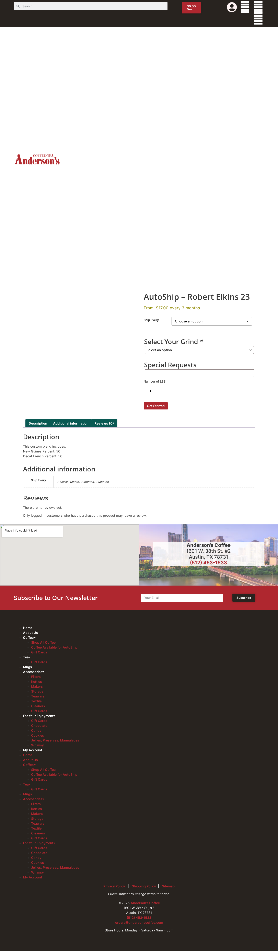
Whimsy (37, 745)
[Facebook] (245, 7)
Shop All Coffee (43, 642)
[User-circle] (232, 7)
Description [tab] (38, 423)
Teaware (37, 696)
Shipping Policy (144, 886)
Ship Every (151, 320)
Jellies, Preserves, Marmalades (55, 740)
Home (27, 628)
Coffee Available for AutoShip (54, 647)
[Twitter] (258, 7)
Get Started (156, 406)
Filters (36, 677)
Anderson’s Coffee (145, 903)
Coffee (28, 637)
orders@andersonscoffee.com (139, 922)
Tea (26, 657)
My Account (32, 750)
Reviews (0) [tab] (104, 423)
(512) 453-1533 (208, 563)
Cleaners (38, 706)
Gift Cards (39, 652)
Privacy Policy (114, 886)
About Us (30, 633)
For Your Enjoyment (38, 716)
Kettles (36, 682)
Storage (37, 691)
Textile (36, 701)
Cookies (37, 735)
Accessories (32, 672)
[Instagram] (258, 18)
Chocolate (39, 726)
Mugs (27, 667)
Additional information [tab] (71, 423)
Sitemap (168, 886)
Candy (36, 730)
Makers (37, 686)
